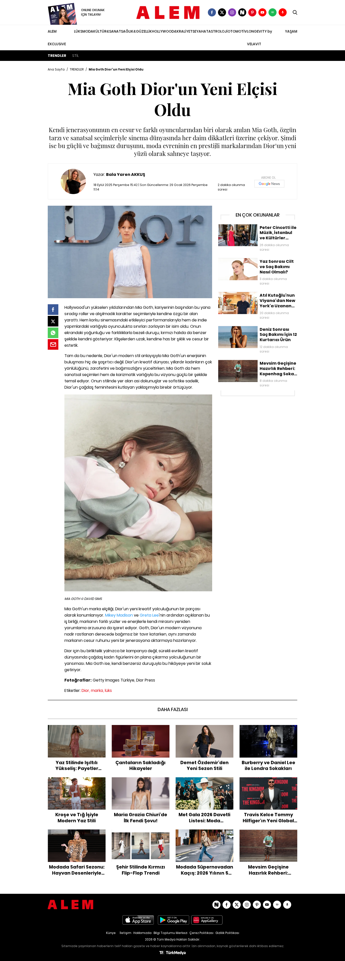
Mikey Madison (119, 615)
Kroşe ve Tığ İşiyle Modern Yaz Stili (77, 782)
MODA (87, 31)
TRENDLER (57, 55)
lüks (108, 690)
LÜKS (78, 31)
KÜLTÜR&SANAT (107, 31)
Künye (111, 933)
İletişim (125, 933)
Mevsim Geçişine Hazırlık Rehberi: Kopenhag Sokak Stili (256, 365)
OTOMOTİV (237, 31)
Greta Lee (149, 615)
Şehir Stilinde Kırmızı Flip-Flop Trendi (140, 834)
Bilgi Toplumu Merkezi (170, 933)
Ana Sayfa (56, 69)
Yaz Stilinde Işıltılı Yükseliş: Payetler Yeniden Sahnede (76, 730)
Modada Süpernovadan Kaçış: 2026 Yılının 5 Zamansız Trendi (204, 834)
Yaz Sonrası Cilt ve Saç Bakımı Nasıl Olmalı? (256, 260)
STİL (75, 55)
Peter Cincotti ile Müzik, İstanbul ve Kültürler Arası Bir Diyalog (256, 229)
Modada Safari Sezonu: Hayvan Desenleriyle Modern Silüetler (77, 834)
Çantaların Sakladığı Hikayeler (140, 727)
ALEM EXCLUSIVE (57, 37)
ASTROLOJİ (218, 31)
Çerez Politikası (201, 933)
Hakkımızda (142, 933)
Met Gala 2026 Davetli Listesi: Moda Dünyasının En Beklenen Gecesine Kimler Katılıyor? (204, 785)
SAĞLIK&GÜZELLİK (136, 31)
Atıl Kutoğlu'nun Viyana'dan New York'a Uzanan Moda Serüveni (252, 297)
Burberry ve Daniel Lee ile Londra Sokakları (268, 730)
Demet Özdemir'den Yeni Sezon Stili (204, 730)
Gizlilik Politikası (227, 933)
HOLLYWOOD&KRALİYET (172, 31)
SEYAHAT (200, 31)
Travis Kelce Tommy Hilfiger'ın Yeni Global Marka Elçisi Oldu (268, 782)
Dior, (86, 690)
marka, (97, 690)
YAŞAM (291, 31)
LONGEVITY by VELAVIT (259, 37)
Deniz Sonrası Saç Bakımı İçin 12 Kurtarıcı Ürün (257, 328)
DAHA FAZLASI (173, 709)
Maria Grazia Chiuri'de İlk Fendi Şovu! (140, 782)
